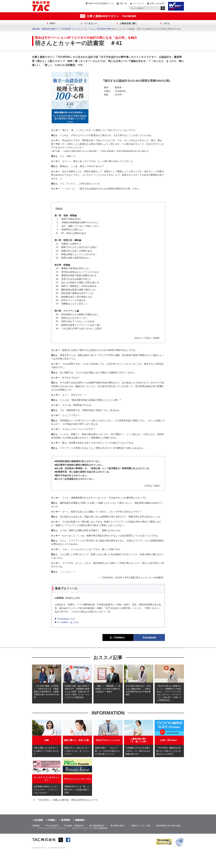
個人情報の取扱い (118, 826)
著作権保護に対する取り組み (168, 826)
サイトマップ (138, 3)
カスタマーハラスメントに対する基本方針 (90, 828)
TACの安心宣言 (52, 826)
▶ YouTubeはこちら (65, 618)
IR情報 (51, 820)
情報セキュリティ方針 (140, 826)
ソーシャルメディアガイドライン (51, 828)
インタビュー (90, 23)
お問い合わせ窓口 (157, 3)
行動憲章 (36, 826)
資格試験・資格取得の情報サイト (46, 29)
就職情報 (79, 820)
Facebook (149, 637)
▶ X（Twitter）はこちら (67, 622)
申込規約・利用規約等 (74, 826)
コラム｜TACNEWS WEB (100, 29)
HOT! (52, 23)
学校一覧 (123, 3)
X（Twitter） (118, 637)
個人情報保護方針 (97, 826)
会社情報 (38, 820)
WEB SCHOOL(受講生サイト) (101, 3)
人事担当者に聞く (128, 23)
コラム (166, 23)
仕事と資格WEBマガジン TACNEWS (111, 16)
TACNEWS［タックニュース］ (75, 29)
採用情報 (65, 820)
